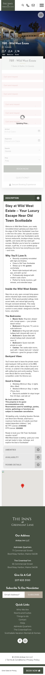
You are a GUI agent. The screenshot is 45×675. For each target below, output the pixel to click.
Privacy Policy (33, 660)
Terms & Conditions (15, 660)
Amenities (10, 449)
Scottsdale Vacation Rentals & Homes (22, 633)
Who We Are (22, 610)
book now (32, 670)
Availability (12, 457)
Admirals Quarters (22, 626)
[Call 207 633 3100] (27, 5)
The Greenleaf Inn (22, 630)
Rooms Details (13, 464)
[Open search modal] (23, 5)
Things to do (23, 616)
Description (12, 198)
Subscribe (33, 595)
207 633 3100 (22, 580)
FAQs (22, 623)
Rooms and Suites (22, 613)
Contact (22, 620)
